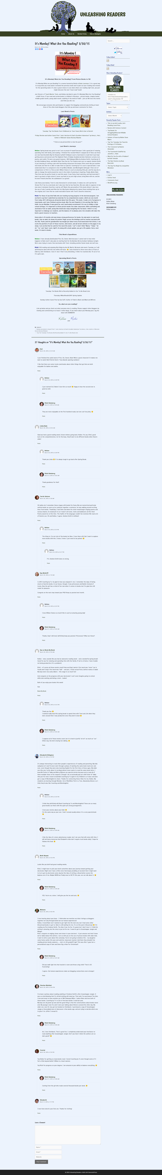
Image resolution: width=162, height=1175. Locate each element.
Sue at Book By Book (47, 650)
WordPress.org (112, 183)
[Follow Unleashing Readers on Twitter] (118, 53)
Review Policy (82, 34)
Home (63, 34)
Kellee (47, 378)
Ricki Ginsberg (50, 403)
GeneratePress (92, 1172)
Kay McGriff (44, 573)
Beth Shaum (44, 856)
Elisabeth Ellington (47, 755)
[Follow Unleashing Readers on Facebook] (118, 49)
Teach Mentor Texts (51, 94)
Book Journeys (84, 83)
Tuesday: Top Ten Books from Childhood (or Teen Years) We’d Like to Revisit (68, 131)
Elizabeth (43, 1100)
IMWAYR (39, 327)
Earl (41, 349)
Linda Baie (43, 426)
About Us (71, 34)
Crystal (42, 1050)
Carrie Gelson (45, 496)
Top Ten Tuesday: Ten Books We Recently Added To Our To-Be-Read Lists (57, 333)
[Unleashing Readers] (114, 91)
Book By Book (41, 691)
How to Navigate (95, 34)
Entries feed (112, 178)
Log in (110, 175)
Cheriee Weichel (46, 985)
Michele (43, 910)
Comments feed (113, 180)
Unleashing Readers (102, 14)
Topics (108, 103)
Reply (38, 371)
